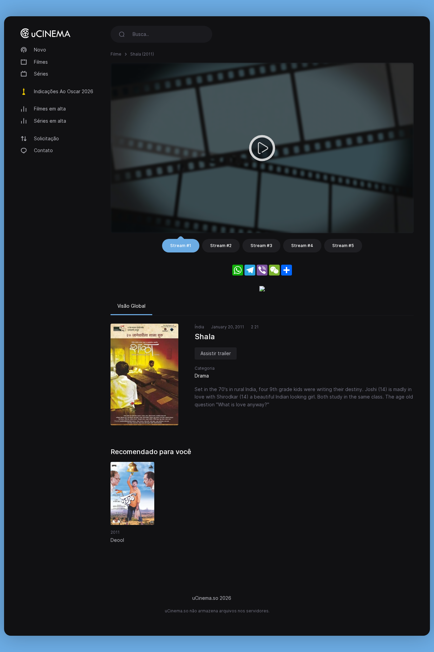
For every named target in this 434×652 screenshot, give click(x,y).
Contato (43, 150)
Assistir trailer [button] (215, 353)
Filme (116, 54)
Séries (41, 74)
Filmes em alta (50, 108)
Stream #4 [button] (302, 245)
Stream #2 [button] (221, 245)
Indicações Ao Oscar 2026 (63, 91)
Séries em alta (50, 121)
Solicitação (46, 138)
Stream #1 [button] (180, 245)
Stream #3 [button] (261, 245)
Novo (40, 50)
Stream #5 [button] (343, 245)
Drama (202, 376)
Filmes (41, 62)
